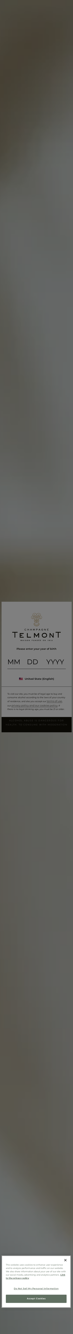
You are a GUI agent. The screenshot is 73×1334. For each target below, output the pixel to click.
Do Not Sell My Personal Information (36, 1288)
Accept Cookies (36, 1298)
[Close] (65, 1260)
